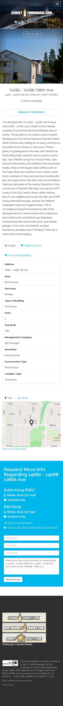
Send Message (13, 579)
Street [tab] (24, 398)
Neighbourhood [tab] (32, 245)
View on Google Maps (14, 449)
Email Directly (16, 499)
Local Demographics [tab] (19, 255)
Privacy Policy (8, 685)
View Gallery (32, 34)
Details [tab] (11, 245)
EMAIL (21, 22)
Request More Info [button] (31, 112)
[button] (3, 56)
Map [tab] (10, 398)
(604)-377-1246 (38, 22)
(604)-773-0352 (26, 511)
